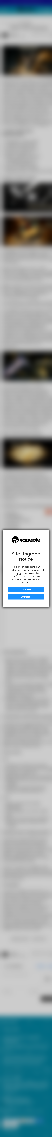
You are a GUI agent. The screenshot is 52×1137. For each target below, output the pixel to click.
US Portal (26, 589)
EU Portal (26, 596)
